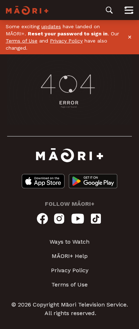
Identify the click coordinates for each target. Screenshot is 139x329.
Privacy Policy (66, 41)
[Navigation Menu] (128, 10)
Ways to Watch (69, 241)
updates (51, 26)
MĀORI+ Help (70, 256)
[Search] (109, 10)
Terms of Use (21, 41)
